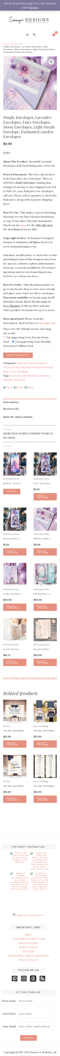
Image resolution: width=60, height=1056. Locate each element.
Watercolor (9, 371)
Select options (42, 552)
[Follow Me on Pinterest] (28, 915)
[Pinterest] (14, 978)
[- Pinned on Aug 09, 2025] (19, 893)
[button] (34, 35)
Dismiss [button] (33, 7)
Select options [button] (42, 497)
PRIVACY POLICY (28, 959)
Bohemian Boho (25, 363)
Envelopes (15, 375)
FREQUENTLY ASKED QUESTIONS (28, 955)
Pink (41, 367)
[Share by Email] (18, 387)
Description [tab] (11, 402)
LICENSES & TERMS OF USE (28, 938)
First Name (9, 1000)
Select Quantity (18, 355)
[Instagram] (24, 978)
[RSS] (42, 978)
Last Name (9, 1013)
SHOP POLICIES (28, 943)
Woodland (22, 371)
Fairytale (25, 367)
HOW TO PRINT (28, 947)
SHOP (28, 934)
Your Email (9, 1026)
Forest (34, 367)
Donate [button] (12, 491)
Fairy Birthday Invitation (35, 375)
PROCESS (28, 951)
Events (15, 367)
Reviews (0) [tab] (10, 408)
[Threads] (33, 978)
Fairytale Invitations (14, 379)
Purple (49, 367)
